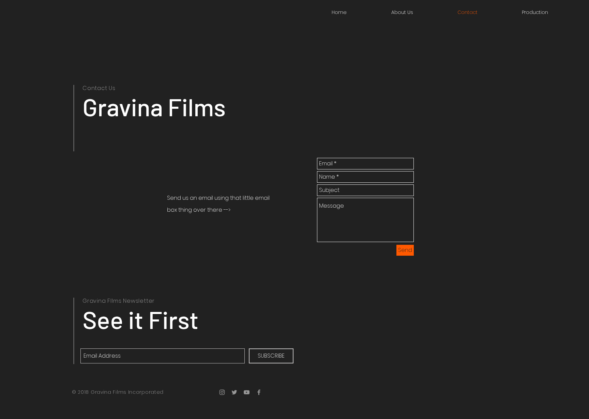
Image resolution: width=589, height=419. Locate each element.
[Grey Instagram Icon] (222, 392)
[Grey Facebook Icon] (258, 392)
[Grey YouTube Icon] (246, 392)
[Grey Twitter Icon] (234, 392)
